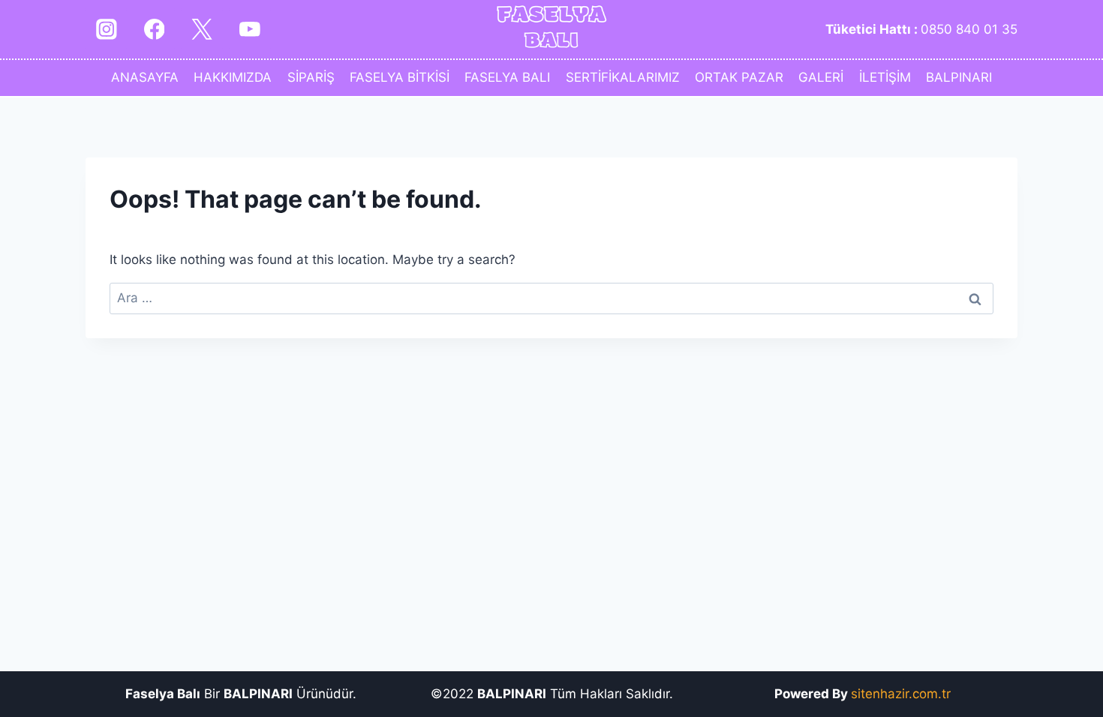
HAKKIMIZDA (233, 77)
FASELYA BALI (507, 77)
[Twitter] (201, 29)
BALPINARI (959, 77)
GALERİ (820, 77)
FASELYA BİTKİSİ (399, 77)
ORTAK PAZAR (739, 77)
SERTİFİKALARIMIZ (623, 77)
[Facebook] (154, 29)
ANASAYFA (145, 77)
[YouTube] (249, 29)
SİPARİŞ (311, 77)
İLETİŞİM (885, 77)
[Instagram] (106, 29)
